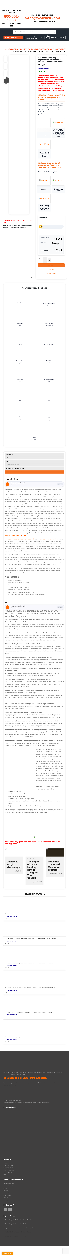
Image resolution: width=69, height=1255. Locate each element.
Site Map (6, 1198)
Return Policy (7, 1195)
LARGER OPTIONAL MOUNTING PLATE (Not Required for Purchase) (51, 97)
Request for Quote (51, 273)
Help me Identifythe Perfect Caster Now (31, 37)
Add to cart (51, 265)
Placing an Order (8, 1168)
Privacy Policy (7, 1193)
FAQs (5, 1175)
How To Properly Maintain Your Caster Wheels (18, 1220)
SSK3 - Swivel (60, 49)
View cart (51, 269)
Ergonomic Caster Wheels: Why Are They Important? (20, 1228)
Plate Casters (22, 48)
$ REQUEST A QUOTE (57, 37)
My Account (7, 1163)
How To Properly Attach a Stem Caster (16, 1224)
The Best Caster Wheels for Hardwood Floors (18, 1232)
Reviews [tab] (8, 461)
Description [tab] (9, 454)
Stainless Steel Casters (47, 48)
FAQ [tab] (7, 458)
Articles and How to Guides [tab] (14, 472)
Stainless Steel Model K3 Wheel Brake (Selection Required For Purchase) (49, 165)
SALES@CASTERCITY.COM (42, 18)
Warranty (6, 1190)
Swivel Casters (33, 48)
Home (10, 48)
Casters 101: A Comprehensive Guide (15, 1236)
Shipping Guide (8, 1172)
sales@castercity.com (10, 1085)
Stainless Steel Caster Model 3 (15, 535)
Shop (15, 48)
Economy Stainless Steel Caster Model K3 (21, 539)
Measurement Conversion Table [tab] (15, 468)
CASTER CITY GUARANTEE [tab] (12, 465)
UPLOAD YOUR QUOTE (14, 37)
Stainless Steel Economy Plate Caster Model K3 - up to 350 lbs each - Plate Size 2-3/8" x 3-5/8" (34, 48)
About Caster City (9, 1183)
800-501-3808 (11, 18)
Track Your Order (8, 1165)
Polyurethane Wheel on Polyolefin (47, 539)
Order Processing (9, 1170)
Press (5, 1188)
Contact (6, 1200)
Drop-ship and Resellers (11, 1186)
